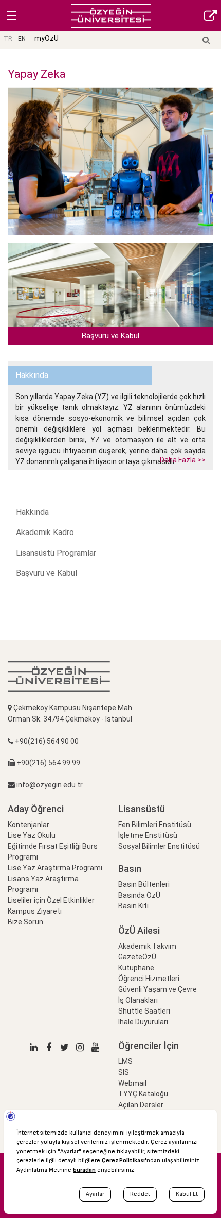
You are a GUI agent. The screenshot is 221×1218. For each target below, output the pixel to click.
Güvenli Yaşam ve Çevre (157, 989)
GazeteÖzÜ (137, 957)
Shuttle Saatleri (144, 1011)
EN (22, 38)
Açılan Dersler (140, 1105)
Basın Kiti (133, 906)
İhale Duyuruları (143, 1022)
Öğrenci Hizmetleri (148, 978)
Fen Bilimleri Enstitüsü (154, 824)
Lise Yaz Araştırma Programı (55, 868)
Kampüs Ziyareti (35, 911)
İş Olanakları (138, 1000)
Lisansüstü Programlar (56, 553)
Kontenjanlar (28, 824)
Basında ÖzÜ (139, 895)
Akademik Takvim (147, 946)
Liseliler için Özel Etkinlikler (51, 900)
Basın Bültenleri (144, 884)
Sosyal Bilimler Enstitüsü (159, 846)
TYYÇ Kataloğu (143, 1094)
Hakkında (32, 512)
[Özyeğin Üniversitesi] (111, 15)
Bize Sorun (25, 922)
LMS (125, 1061)
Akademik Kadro (45, 532)
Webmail (132, 1083)
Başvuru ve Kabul (46, 573)
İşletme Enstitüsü (147, 835)
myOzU (46, 38)
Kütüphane (136, 968)
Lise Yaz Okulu (32, 835)
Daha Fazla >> (183, 460)
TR (8, 38)
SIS (123, 1072)
